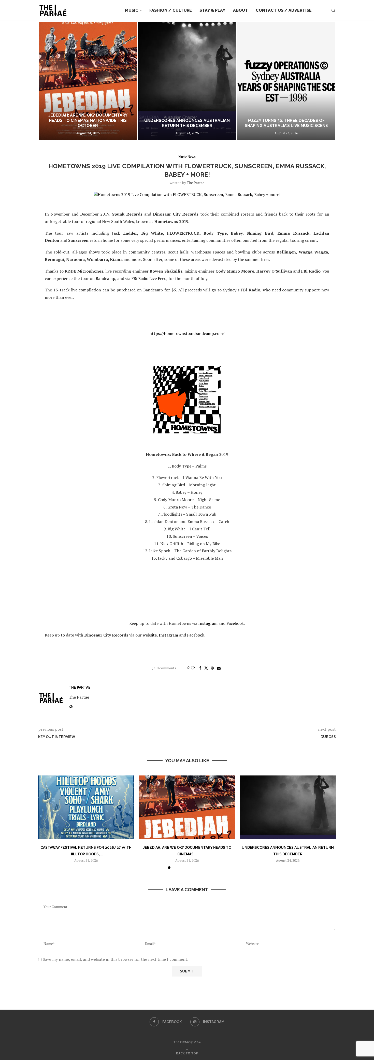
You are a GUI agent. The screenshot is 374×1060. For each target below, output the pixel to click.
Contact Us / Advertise (284, 10)
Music (131, 10)
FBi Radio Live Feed (148, 278)
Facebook (235, 623)
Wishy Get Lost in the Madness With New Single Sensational (286, 123)
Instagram (208, 623)
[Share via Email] (219, 668)
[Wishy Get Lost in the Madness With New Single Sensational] (286, 81)
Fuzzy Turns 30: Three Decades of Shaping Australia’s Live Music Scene (187, 123)
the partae (195, 182)
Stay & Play (212, 10)
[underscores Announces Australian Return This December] (88, 81)
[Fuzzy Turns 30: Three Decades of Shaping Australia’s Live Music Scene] (187, 81)
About (240, 10)
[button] (47, 80)
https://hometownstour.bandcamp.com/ (187, 333)
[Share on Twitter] (206, 668)
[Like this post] (193, 668)
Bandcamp (105, 278)
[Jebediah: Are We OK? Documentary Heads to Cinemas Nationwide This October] (187, 807)
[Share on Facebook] (200, 668)
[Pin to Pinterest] (212, 668)
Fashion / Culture (170, 10)
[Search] (333, 10)
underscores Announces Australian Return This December (88, 123)
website (150, 635)
